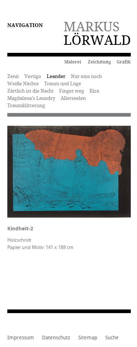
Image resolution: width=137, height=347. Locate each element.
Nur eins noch (86, 76)
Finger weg (71, 91)
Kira (94, 91)
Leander (56, 76)
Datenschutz (56, 338)
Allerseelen (73, 98)
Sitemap (87, 338)
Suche (112, 338)
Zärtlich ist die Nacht (30, 91)
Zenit (13, 76)
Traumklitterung (26, 105)
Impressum (20, 338)
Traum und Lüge (62, 83)
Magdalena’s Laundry (31, 98)
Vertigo (32, 76)
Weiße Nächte (23, 83)
